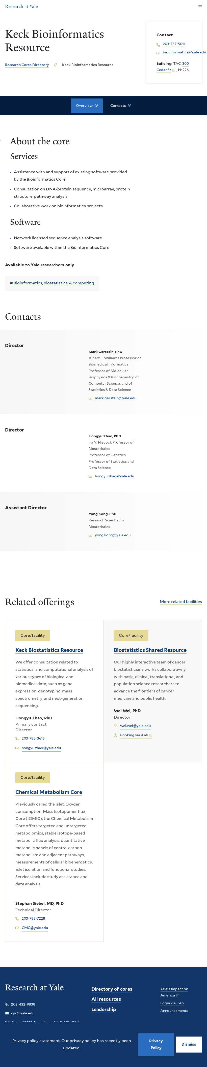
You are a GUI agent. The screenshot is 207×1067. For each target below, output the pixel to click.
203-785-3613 (33, 738)
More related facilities (181, 601)
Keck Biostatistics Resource (49, 650)
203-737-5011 (174, 44)
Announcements (174, 1011)
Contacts (118, 106)
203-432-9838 (23, 1004)
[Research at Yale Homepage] (21, 7)
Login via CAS (172, 1003)
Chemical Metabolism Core (48, 792)
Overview (84, 106)
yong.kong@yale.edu (113, 535)
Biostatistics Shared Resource (150, 650)
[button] (189, 1045)
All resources (106, 999)
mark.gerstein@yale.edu (115, 398)
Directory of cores (112, 989)
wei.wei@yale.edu (135, 726)
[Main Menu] (200, 7)
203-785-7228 (33, 918)
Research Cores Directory (27, 65)
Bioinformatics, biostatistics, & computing (54, 283)
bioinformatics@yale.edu (184, 52)
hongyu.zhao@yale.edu (114, 476)
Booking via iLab (134, 735)
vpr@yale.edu (22, 1013)
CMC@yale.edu (35, 928)
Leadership (103, 1009)
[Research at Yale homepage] (34, 990)
